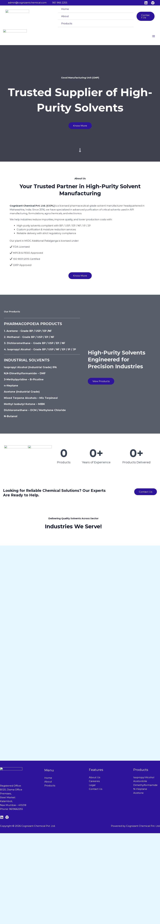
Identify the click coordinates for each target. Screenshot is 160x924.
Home (65, 9)
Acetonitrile (140, 781)
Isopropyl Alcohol (143, 777)
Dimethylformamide (145, 785)
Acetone (138, 792)
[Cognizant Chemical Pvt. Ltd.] (17, 16)
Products (66, 23)
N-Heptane (140, 788)
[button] (146, 16)
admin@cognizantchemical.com (27, 2)
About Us (94, 777)
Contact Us (95, 788)
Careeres (94, 781)
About (65, 16)
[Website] (153, 3)
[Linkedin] (146, 3)
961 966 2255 (59, 2)
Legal (92, 785)
